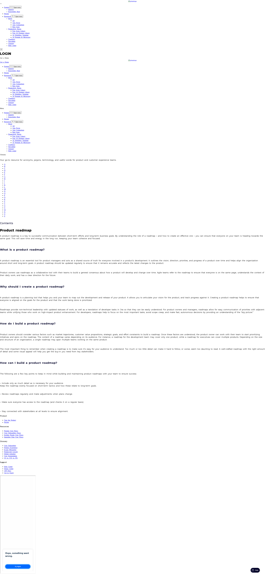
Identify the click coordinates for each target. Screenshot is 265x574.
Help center (12, 45)
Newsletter (11, 41)
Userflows (11, 39)
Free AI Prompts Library (21, 33)
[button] (4, 58)
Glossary (11, 43)
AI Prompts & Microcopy (21, 37)
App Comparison (18, 25)
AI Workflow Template (20, 35)
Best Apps (16, 27)
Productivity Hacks (14, 29)
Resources (7, 16)
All (13, 21)
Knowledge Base (14, 12)
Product (6, 7)
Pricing (6, 14)
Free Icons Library (18, 31)
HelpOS (11, 9)
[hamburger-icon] (1, 3)
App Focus (16, 23)
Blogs (10, 18)
